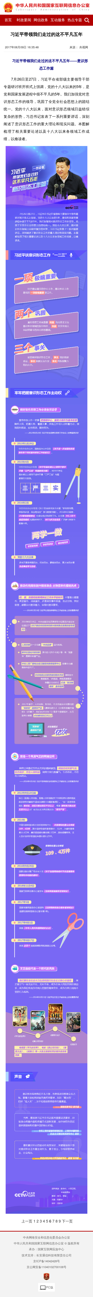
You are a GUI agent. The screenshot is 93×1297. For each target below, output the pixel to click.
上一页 (26, 1221)
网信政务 (41, 20)
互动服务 (58, 20)
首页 (8, 20)
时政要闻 (24, 20)
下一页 (67, 1221)
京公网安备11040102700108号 (46, 1267)
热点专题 (74, 20)
